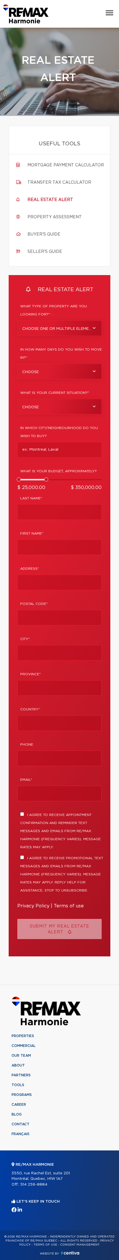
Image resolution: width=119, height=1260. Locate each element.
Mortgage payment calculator (65, 165)
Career (19, 1104)
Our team (21, 1055)
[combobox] (59, 328)
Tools (18, 1085)
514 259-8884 (33, 1184)
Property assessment (54, 217)
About (18, 1065)
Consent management (80, 1244)
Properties (23, 1036)
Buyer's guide (43, 234)
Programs (22, 1095)
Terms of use (69, 906)
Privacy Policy (33, 906)
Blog (17, 1114)
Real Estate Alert (50, 200)
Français (20, 1134)
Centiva (70, 1253)
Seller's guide (44, 252)
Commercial (24, 1046)
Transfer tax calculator (59, 182)
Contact (20, 1124)
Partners (21, 1075)
